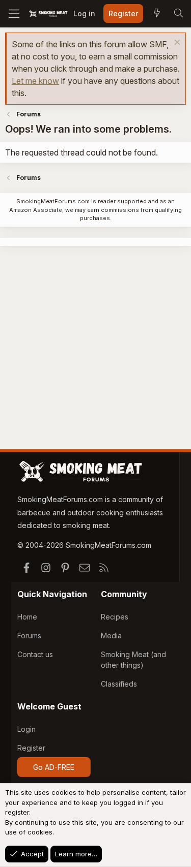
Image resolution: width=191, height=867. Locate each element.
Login (26, 729)
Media (111, 635)
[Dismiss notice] (176, 43)
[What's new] (157, 14)
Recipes (114, 616)
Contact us (35, 654)
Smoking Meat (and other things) (133, 659)
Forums (29, 635)
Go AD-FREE (53, 767)
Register (31, 748)
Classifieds (119, 683)
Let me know (35, 81)
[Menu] (14, 14)
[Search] (178, 14)
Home (27, 616)
